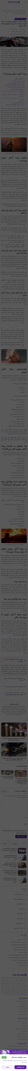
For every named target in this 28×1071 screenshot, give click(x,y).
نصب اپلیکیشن (20, 1067)
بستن (7, 1067)
